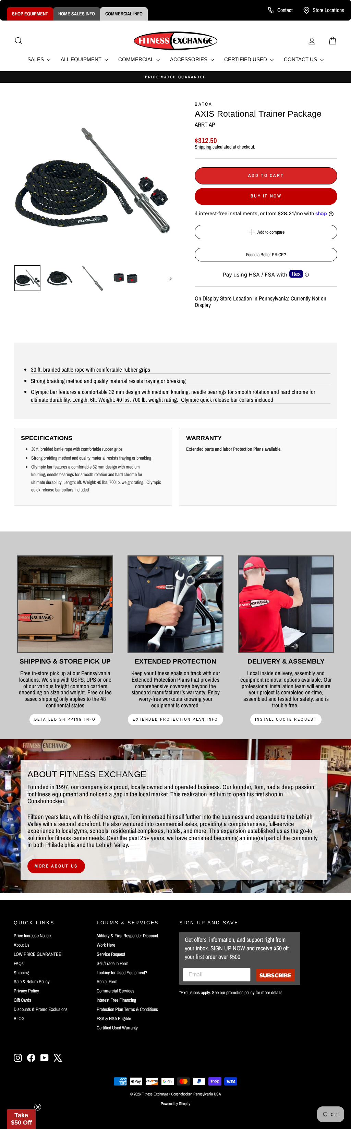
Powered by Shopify (175, 1103)
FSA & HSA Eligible (114, 1018)
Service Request (111, 954)
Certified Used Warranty (117, 1028)
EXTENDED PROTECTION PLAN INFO (175, 719)
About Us (21, 945)
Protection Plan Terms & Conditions (127, 1009)
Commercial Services (115, 991)
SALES (36, 59)
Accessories (189, 59)
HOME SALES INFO (76, 14)
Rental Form (107, 981)
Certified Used (246, 59)
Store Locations (328, 10)
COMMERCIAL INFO (124, 14)
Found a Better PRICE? (266, 255)
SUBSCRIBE (275, 975)
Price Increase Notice (32, 936)
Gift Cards (22, 1000)
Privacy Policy (26, 991)
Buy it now (266, 196)
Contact (285, 10)
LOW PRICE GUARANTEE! (38, 954)
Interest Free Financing (116, 1000)
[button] (21, 1119)
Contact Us (301, 59)
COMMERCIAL (136, 59)
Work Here (106, 945)
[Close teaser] (37, 1107)
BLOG (19, 1018)
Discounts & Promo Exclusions (41, 1009)
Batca (204, 104)
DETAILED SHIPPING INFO (65, 719)
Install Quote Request (286, 719)
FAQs (19, 963)
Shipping (203, 146)
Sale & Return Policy (32, 981)
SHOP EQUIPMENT (30, 14)
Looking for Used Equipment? (122, 973)
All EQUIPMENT (82, 59)
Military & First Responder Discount (127, 936)
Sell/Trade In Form (113, 963)
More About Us (56, 866)
